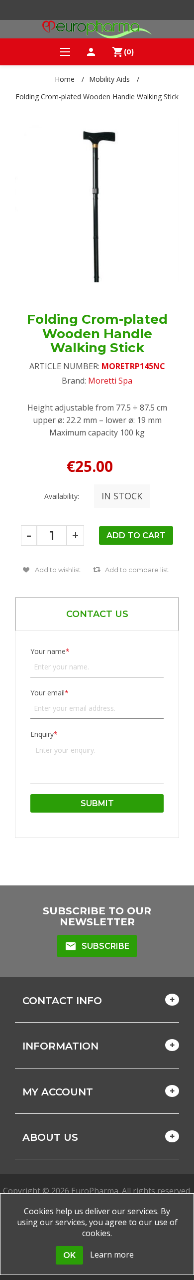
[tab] (97, 614)
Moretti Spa (110, 380)
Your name (48, 651)
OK (69, 1255)
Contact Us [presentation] (97, 614)
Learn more (112, 1254)
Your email (47, 692)
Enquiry (42, 734)
